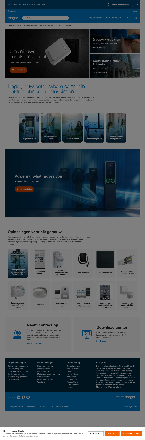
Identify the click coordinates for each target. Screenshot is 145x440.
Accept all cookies (131, 433)
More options (95, 433)
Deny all (112, 433)
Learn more (34, 436)
